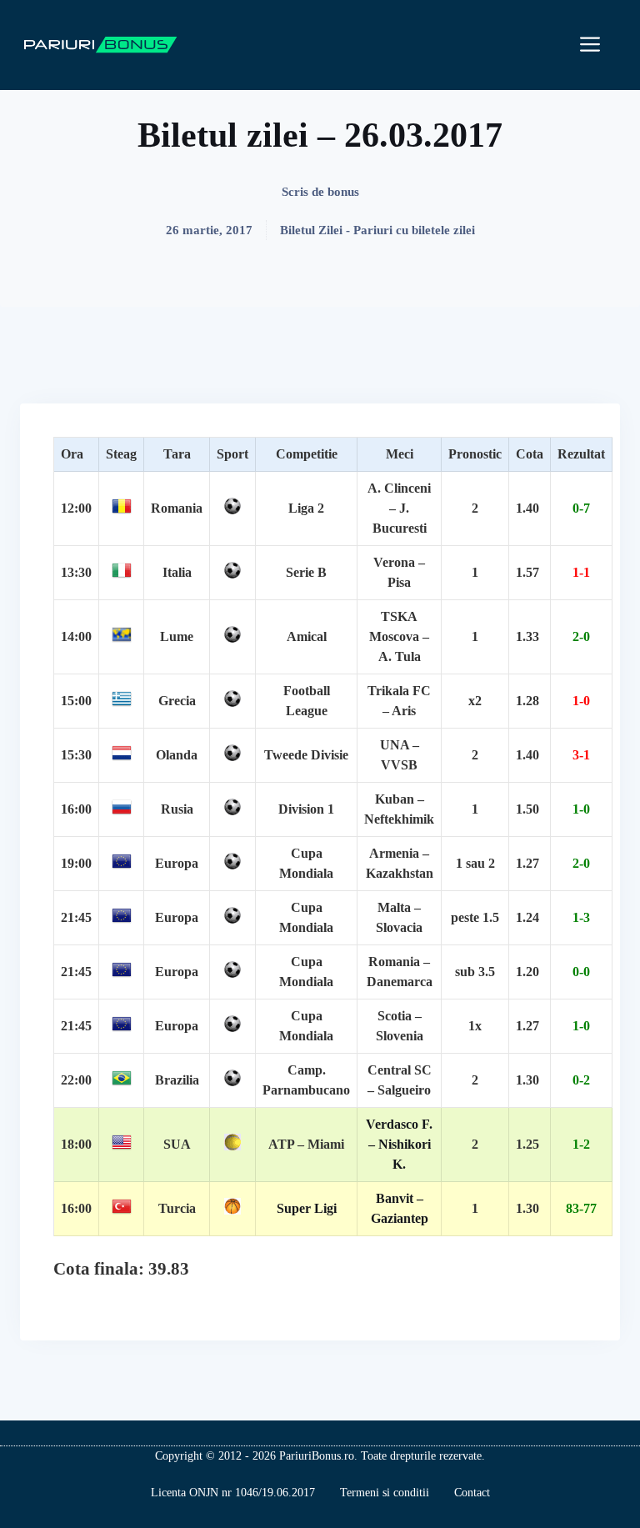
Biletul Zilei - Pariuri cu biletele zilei (377, 230)
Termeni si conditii (384, 1492)
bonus (343, 191)
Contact (472, 1492)
